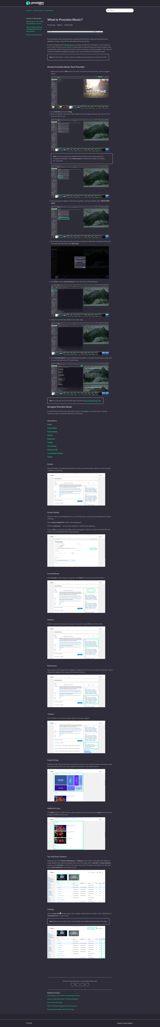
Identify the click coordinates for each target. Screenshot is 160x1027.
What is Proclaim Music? (34, 35)
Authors (49, 435)
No (85, 984)
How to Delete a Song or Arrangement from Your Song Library (34, 29)
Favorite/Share (52, 431)
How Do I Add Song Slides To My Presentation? (62, 999)
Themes (50, 442)
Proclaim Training (38, 10)
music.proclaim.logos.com (92, 401)
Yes (75, 984)
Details (49, 424)
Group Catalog (52, 428)
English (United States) (125, 1023)
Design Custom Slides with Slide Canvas (60, 1009)
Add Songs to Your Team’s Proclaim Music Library (34, 22)
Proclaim (28, 10)
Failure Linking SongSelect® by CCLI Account (62, 1006)
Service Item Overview (54, 1002)
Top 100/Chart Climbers (55, 453)
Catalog (49, 457)
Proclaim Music (49, 10)
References (51, 439)
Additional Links (52, 449)
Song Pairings (51, 446)
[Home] (35, 3)
